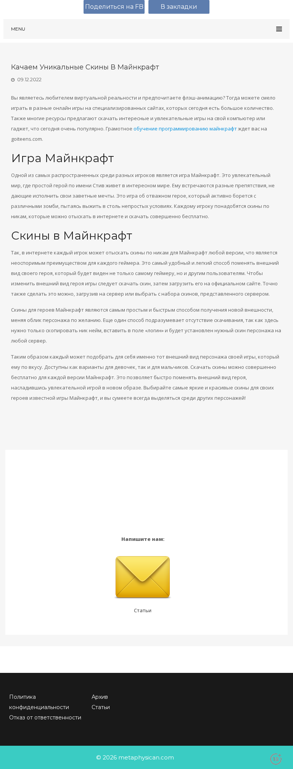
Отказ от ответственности (45, 717)
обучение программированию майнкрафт (185, 128)
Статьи (142, 610)
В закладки (179, 6)
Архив (100, 696)
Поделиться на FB (114, 6)
